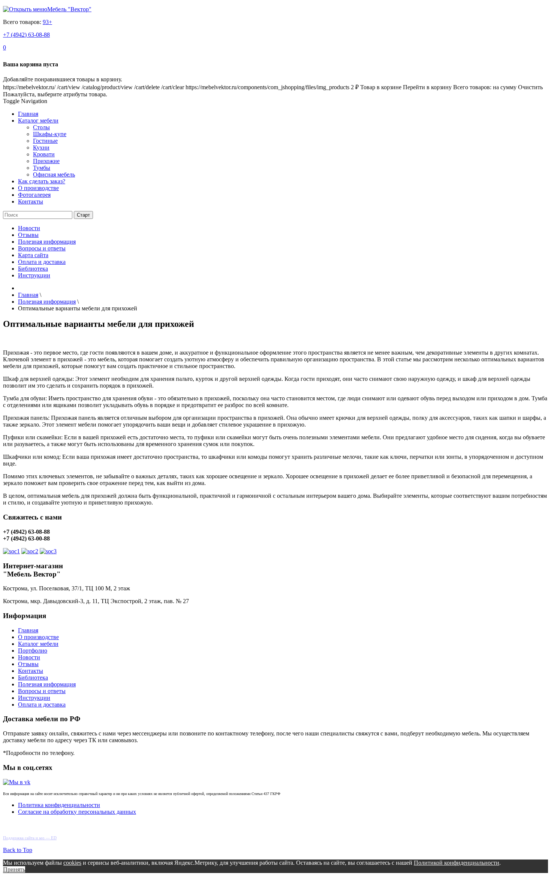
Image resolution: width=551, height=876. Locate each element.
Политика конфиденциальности (59, 805)
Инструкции (34, 275)
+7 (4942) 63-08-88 (26, 34)
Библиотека (33, 268)
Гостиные (45, 141)
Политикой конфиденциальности (456, 863)
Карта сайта (33, 255)
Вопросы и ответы (42, 248)
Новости (29, 228)
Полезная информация (47, 241)
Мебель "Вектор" (69, 9)
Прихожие (46, 161)
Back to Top (17, 850)
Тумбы (41, 168)
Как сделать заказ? (41, 181)
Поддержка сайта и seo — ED (30, 838)
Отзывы (28, 235)
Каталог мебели (38, 120)
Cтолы (41, 127)
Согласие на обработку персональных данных (77, 812)
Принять (14, 869)
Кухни (41, 147)
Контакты (30, 201)
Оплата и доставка (42, 262)
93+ (47, 22)
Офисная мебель (54, 174)
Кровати (44, 154)
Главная (28, 114)
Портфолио (32, 650)
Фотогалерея (34, 195)
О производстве (38, 188)
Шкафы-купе (49, 134)
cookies (72, 863)
